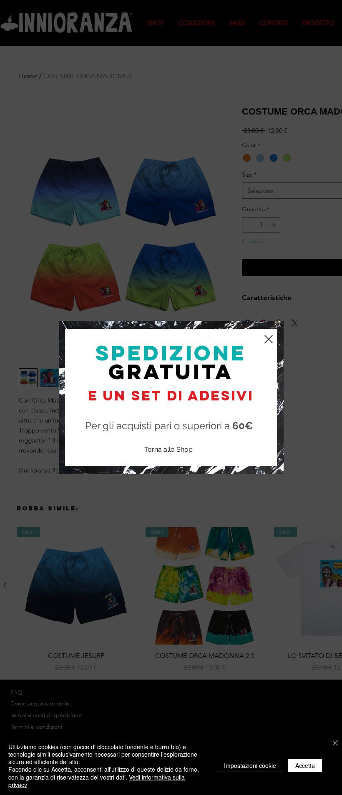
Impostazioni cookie (250, 765)
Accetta (305, 765)
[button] (268, 339)
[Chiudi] (335, 743)
